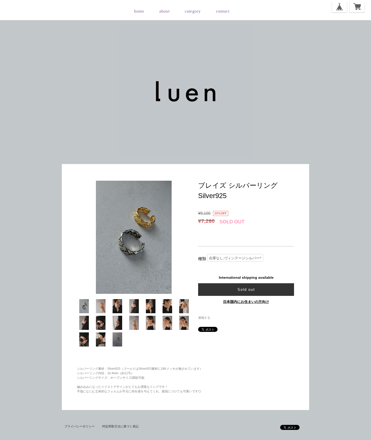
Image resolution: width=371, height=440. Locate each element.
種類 (202, 259)
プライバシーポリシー (79, 426)
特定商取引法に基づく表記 (120, 426)
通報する (204, 317)
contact (222, 11)
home (139, 11)
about (164, 11)
